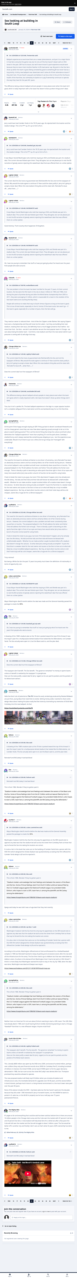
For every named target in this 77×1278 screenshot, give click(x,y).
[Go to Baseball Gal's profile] (5, 118)
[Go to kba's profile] (5, 616)
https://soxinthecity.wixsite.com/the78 (18, 708)
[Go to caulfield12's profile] (5, 505)
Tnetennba (30, 55)
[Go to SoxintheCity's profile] (5, 691)
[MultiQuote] (5, 94)
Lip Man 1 (12, 820)
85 (46, 43)
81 (31, 43)
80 (28, 43)
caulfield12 (12, 505)
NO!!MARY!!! (13, 138)
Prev (9, 43)
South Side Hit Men (15, 1038)
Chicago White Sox (15, 346)
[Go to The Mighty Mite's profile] (5, 1110)
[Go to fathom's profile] (5, 735)
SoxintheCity (13, 690)
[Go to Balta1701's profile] (53, 105)
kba (10, 616)
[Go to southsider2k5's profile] (6, 30)
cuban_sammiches (15, 576)
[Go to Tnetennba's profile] (5, 384)
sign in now (46, 1211)
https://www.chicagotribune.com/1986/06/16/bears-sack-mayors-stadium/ (29, 804)
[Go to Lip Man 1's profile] (48, 105)
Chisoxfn (11, 278)
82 (35, 43)
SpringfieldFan (13, 421)
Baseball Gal (13, 117)
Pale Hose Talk (35, 29)
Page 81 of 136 (66, 43)
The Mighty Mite (14, 1110)
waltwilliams (30, 285)
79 (24, 43)
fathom (11, 735)
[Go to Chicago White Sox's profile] (5, 347)
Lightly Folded (13, 175)
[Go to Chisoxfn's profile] (5, 278)
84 (42, 43)
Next (54, 43)
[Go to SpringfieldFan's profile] (5, 421)
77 (17, 43)
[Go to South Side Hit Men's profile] (5, 1039)
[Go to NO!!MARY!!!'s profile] (5, 138)
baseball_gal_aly (32, 145)
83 (39, 43)
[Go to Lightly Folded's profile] (5, 176)
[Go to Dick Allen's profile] (43, 105)
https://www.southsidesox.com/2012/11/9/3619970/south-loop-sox (27, 968)
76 (13, 43)
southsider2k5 (12, 29)
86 (49, 43)
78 (20, 43)
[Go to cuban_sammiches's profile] (5, 576)
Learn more (3, 3)
